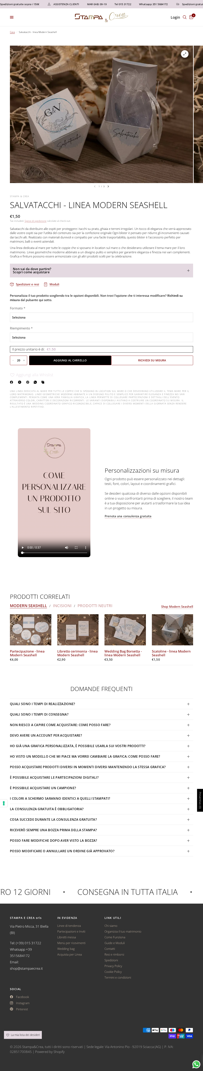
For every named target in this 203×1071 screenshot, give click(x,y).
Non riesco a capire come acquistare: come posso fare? (60, 725)
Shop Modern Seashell (177, 606)
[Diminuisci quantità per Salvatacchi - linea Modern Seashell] (13, 360)
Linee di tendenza (69, 926)
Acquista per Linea (69, 954)
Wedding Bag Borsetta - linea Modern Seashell (123, 653)
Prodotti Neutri (95, 605)
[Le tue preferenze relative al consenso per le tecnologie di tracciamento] (4, 803)
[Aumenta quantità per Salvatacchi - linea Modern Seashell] (24, 360)
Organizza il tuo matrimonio (122, 931)
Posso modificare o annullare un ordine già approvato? (62, 851)
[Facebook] (12, 382)
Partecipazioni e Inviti (71, 931)
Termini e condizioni (117, 977)
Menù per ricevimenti (71, 943)
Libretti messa (66, 937)
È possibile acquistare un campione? (43, 788)
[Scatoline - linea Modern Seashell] (172, 629)
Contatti (109, 949)
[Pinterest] (28, 382)
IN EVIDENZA (67, 917)
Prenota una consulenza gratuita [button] (128, 516)
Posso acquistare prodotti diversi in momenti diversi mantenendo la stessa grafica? (88, 767)
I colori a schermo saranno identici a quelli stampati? (60, 798)
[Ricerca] (184, 17)
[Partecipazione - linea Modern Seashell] (30, 629)
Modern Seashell (28, 605)
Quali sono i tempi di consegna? (39, 714)
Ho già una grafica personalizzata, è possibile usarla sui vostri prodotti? (78, 746)
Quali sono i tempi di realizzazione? (42, 704)
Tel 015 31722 (109, 4)
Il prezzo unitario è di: (34, 349)
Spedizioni (111, 960)
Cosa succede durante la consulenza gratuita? (53, 819)
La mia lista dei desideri (25, 1035)
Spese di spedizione (35, 221)
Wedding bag (66, 949)
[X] (20, 382)
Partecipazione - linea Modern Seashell (27, 653)
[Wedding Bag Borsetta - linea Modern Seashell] (125, 629)
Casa (12, 32)
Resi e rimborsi (114, 954)
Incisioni (62, 605)
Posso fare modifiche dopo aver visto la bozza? (53, 840)
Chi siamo (110, 926)
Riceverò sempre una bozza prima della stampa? (53, 830)
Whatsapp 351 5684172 (139, 4)
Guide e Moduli (114, 943)
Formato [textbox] (17, 308)
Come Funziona (114, 937)
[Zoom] (185, 54)
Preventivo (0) (200, 800)
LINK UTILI (112, 917)
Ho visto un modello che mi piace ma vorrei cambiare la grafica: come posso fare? (85, 756)
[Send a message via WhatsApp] (196, 1064)
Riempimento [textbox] (21, 328)
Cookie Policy (113, 972)
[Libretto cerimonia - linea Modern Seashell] (78, 629)
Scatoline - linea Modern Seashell (171, 653)
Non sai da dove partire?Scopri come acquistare (32, 270)
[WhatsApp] (36, 382)
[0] (190, 17)
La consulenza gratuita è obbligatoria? (46, 809)
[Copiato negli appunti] (43, 382)
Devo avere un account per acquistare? (46, 735)
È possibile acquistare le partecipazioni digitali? (54, 777)
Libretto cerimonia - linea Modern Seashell (77, 653)
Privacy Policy (113, 966)
